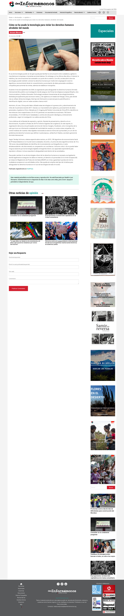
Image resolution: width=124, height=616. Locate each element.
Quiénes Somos (91, 12)
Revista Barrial (78, 12)
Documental (21, 593)
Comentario (12, 278)
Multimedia (28, 12)
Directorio (21, 602)
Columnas (39, 12)
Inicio (10, 12)
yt (107, 12)
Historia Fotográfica (66, 12)
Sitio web (11, 271)
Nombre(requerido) (14, 257)
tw (103, 12)
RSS (21, 604)
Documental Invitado (51, 12)
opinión (26, 17)
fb (99, 12)
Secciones (21, 586)
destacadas (18, 17)
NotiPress (30, 169)
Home (11, 17)
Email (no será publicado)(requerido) (19, 264)
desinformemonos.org (62, 598)
